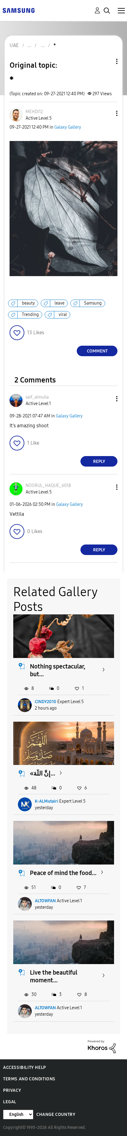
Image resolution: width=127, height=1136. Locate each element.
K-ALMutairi (46, 801)
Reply (99, 461)
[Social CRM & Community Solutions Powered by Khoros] (102, 1046)
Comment (97, 351)
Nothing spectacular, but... (57, 670)
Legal (9, 1101)
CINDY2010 (45, 701)
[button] (107, 113)
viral (63, 314)
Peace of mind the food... (63, 873)
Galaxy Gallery (67, 127)
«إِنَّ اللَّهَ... (42, 773)
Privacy (12, 1090)
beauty (28, 303)
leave (59, 303)
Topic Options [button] (106, 61)
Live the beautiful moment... (53, 976)
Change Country (55, 1114)
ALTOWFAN (45, 900)
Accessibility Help (24, 1067)
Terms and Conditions (29, 1079)
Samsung (93, 303)
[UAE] (18, 10)
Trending (30, 314)
